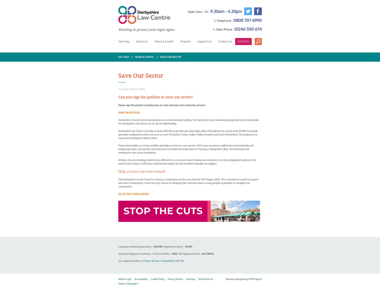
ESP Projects (255, 279)
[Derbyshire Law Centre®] (146, 15)
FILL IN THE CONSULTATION (133, 194)
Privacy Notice (175, 279)
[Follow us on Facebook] (257, 11)
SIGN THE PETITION (129, 112)
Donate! (243, 41)
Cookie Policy (158, 279)
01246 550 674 (248, 29)
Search (258, 41)
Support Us (204, 41)
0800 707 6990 (247, 20)
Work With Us (205, 279)
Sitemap (190, 279)
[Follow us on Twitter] (247, 11)
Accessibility (141, 279)
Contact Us (225, 41)
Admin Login (125, 279)
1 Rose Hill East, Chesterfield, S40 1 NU (163, 261)
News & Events (164, 41)
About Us (142, 41)
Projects (185, 41)
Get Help (123, 41)
